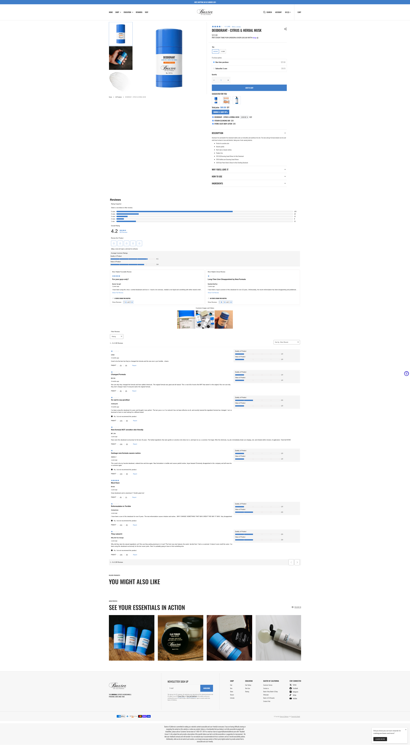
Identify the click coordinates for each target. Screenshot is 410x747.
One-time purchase (222, 62)
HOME (111, 12)
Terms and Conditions (191, 696)
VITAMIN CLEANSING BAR (224, 120)
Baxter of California (284, 716)
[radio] (214, 62)
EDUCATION (127, 12)
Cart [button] (299, 12)
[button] (285, 29)
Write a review (236, 26)
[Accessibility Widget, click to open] (406, 373)
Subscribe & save (221, 68)
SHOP (117, 12)
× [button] (405, 729)
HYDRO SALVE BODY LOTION (225, 124)
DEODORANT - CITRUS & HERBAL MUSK (226, 117)
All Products (118, 97)
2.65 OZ (216, 52)
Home (110, 97)
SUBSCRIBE (206, 688)
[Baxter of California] (205, 12)
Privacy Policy (181, 696)
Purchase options (217, 57)
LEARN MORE (380, 739)
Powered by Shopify (295, 716)
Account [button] (278, 12)
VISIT (146, 12)
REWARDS (139, 12)
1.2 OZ (223, 52)
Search (269, 12)
